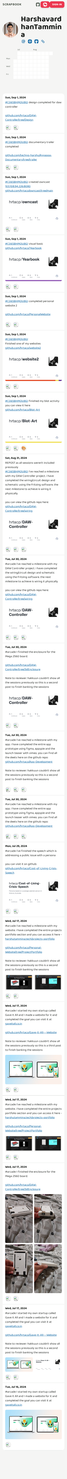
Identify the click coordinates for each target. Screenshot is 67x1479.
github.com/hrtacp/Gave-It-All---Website (31, 1032)
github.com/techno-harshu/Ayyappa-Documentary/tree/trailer (28, 157)
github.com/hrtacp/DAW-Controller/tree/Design (21, 117)
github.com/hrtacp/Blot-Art (22, 410)
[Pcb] (24, 549)
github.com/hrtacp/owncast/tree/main (29, 190)
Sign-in (57, 4)
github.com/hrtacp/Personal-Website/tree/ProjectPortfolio (23, 949)
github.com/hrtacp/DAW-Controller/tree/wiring (21, 508)
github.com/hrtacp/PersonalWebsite (27, 314)
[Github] (16, 128)
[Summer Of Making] (8, 128)
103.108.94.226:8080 (18, 186)
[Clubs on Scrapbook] (45, 4)
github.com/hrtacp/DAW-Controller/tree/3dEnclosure (22, 667)
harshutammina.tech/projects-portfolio (30, 939)
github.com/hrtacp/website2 (23, 348)
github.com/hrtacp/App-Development (29, 762)
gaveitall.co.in (13, 1023)
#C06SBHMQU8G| (16, 102)
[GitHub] (37, 4)
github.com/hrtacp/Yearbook (23, 248)
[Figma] (8, 790)
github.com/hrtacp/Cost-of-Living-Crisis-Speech (31, 870)
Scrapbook (12, 4)
